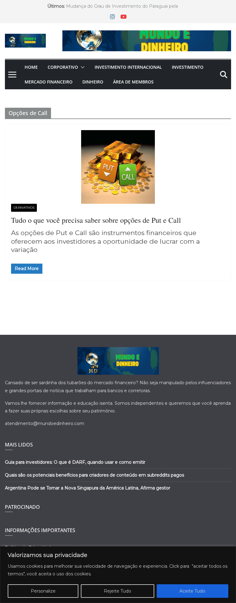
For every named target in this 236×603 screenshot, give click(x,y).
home (31, 67)
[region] (118, 574)
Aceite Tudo (192, 591)
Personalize (43, 591)
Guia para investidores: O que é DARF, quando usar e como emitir (75, 462)
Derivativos (24, 208)
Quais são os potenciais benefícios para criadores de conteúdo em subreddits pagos (94, 475)
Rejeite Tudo (117, 591)
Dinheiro (92, 82)
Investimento (187, 67)
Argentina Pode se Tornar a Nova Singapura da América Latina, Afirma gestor (87, 488)
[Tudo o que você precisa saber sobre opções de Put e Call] (118, 167)
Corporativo (63, 67)
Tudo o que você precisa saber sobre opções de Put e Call (96, 220)
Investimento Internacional (128, 67)
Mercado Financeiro (49, 82)
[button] (81, 67)
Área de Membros (133, 82)
